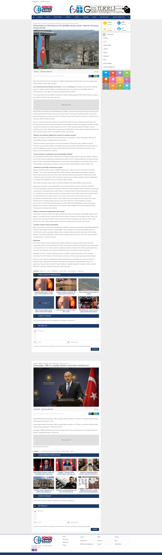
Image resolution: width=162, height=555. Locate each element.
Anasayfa (35, 23)
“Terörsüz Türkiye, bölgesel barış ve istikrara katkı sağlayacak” (43, 491)
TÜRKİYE (40, 363)
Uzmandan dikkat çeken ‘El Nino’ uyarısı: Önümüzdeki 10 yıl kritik (43, 293)
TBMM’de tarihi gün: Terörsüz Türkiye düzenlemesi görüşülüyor (88, 491)
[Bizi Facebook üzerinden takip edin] (33, 550)
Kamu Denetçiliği (72, 271)
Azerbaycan (42, 271)
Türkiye (72, 451)
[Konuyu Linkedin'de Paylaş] (98, 76)
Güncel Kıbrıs (43, 447)
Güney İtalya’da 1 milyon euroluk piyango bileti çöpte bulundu (88, 310)
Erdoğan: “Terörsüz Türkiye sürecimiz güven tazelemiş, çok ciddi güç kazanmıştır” (66, 474)
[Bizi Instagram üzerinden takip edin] (36, 550)
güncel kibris (62, 271)
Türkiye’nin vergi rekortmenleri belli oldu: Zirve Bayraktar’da (66, 491)
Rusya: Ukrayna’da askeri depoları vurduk (88, 293)
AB (40, 451)
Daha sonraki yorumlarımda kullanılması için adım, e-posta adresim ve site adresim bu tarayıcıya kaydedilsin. (63, 346)
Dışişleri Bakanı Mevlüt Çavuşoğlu (51, 451)
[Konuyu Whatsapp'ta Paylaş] (95, 76)
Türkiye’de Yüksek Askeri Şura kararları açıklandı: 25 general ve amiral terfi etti (88, 474)
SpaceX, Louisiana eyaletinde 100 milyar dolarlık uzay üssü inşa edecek (66, 293)
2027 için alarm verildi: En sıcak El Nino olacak (66, 310)
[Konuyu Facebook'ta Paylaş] (90, 76)
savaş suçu (81, 271)
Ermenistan (55, 271)
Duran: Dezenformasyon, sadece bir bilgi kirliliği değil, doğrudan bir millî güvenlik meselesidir (43, 474)
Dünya (39, 23)
